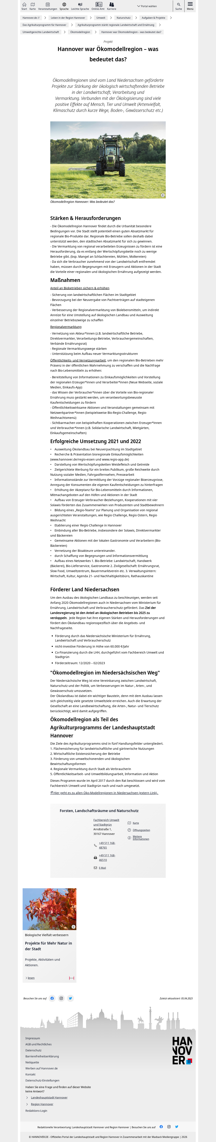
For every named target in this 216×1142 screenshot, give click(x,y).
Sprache (64, 8)
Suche (178, 9)
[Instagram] (61, 998)
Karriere (111, 8)
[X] (70, 998)
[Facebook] (52, 998)
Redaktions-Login (36, 1110)
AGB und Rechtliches (38, 1044)
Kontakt (30, 1074)
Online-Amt (98, 8)
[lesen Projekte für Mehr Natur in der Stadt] (49, 935)
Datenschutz (33, 1050)
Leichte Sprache (80, 8)
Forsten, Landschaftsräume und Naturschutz (99, 810)
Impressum (32, 1038)
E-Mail (102, 868)
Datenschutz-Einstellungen (42, 1080)
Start (24, 8)
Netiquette (32, 1062)
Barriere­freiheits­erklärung (42, 1056)
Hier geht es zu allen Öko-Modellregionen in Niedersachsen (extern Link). (105, 793)
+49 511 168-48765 (107, 845)
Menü (190, 9)
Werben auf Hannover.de (41, 1068)
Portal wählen (149, 6)
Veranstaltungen (47, 8)
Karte (33, 8)
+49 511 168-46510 (107, 857)
